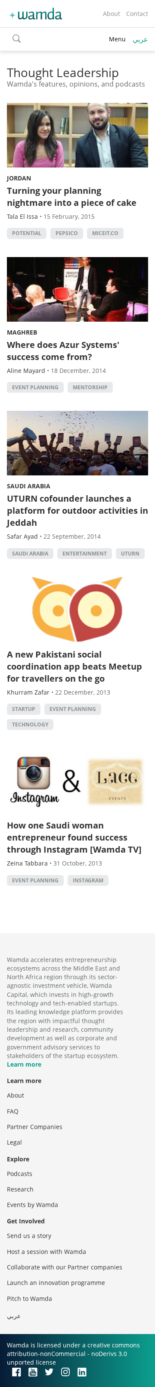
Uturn (130, 553)
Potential (26, 233)
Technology (30, 724)
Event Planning (35, 387)
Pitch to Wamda (29, 1298)
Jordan (19, 178)
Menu (117, 39)
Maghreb (22, 332)
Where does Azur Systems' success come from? (63, 351)
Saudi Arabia (28, 486)
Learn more (24, 1064)
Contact (137, 13)
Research (20, 1189)
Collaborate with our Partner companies (64, 1267)
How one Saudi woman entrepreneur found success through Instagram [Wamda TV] (74, 837)
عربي (140, 39)
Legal (14, 1142)
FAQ (13, 1111)
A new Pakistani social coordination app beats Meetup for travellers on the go (74, 666)
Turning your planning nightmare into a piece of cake (71, 196)
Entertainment (84, 553)
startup (23, 709)
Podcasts (19, 1174)
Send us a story (29, 1236)
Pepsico (67, 233)
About (111, 13)
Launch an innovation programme (56, 1282)
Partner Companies (34, 1127)
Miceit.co (105, 233)
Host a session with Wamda (46, 1251)
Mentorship (90, 387)
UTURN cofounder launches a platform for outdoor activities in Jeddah (77, 510)
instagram (88, 880)
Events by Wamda (32, 1205)
